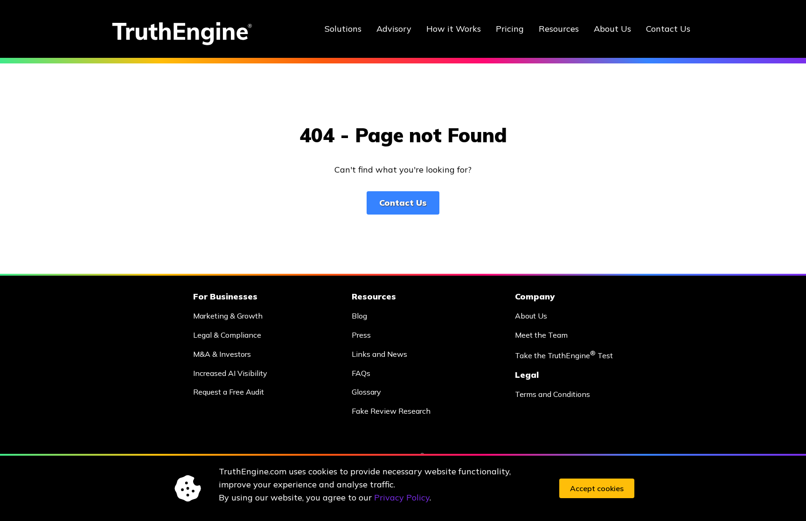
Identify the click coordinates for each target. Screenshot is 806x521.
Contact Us (668, 28)
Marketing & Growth (228, 315)
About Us (612, 28)
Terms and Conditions (552, 394)
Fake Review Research (391, 411)
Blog (359, 315)
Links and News (379, 354)
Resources (559, 28)
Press (361, 335)
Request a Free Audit (228, 391)
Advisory (393, 28)
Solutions (343, 28)
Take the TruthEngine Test (564, 354)
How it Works (453, 28)
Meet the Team (541, 335)
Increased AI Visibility (230, 373)
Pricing (510, 28)
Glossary (366, 391)
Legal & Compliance (227, 335)
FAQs (361, 373)
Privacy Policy (402, 497)
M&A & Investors (222, 354)
